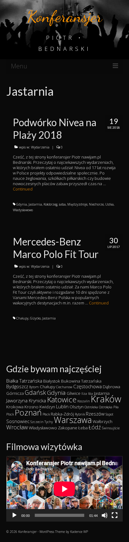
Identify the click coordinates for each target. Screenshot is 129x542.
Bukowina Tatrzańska (81, 381)
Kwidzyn (47, 407)
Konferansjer (64, 16)
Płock (46, 414)
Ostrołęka (105, 407)
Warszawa (73, 420)
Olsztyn (77, 407)
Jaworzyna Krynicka (26, 400)
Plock (10, 414)
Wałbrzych (102, 421)
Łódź (95, 427)
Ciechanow (64, 387)
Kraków (106, 399)
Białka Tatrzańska (24, 381)
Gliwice (73, 393)
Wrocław (17, 427)
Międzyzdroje (77, 204)
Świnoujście (111, 428)
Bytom (34, 387)
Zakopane (67, 428)
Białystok (51, 381)
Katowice (61, 399)
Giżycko (35, 318)
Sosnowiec (17, 421)
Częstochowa (87, 386)
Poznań (28, 412)
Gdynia (21, 204)
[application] (64, 489)
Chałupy (22, 318)
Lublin (62, 406)
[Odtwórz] (14, 515)
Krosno (31, 407)
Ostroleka (91, 407)
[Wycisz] (104, 515)
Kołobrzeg (50, 204)
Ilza (84, 393)
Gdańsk (35, 392)
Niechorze (96, 204)
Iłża (90, 393)
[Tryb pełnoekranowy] (114, 515)
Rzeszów (95, 414)
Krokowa (14, 407)
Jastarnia (35, 204)
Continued (23, 189)
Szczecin (37, 422)
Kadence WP (79, 531)
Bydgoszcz (17, 386)
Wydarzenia (40, 147)
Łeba (62, 204)
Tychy (48, 422)
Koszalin (83, 401)
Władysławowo (23, 210)
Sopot (109, 414)
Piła (116, 407)
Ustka (109, 204)
